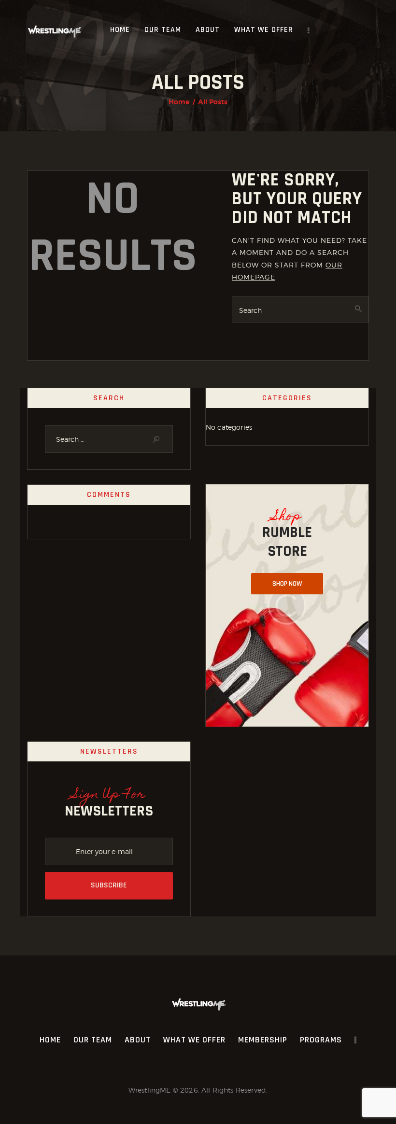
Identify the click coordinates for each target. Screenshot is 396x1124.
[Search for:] (109, 439)
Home (179, 102)
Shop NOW (287, 583)
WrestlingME (149, 1090)
